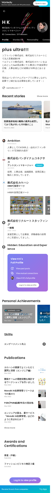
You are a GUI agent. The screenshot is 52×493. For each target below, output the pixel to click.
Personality (32, 39)
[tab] (5, 40)
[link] (26, 205)
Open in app (40, 3)
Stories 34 (18, 39)
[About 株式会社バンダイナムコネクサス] (3, 160)
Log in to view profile (27, 285)
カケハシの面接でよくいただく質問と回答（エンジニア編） (18, 316)
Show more (42, 96)
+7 (13, 88)
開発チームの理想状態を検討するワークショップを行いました (26, 207)
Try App (43, 489)
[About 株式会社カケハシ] (3, 182)
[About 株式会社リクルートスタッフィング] (3, 222)
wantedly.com (22, 202)
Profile (5, 39)
